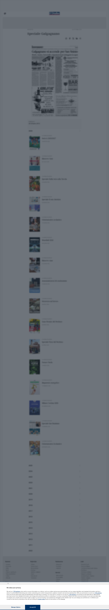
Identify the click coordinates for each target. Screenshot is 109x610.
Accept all (33, 607)
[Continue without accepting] (8, 583)
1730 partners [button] (16, 591)
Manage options (15, 607)
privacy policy (41, 599)
